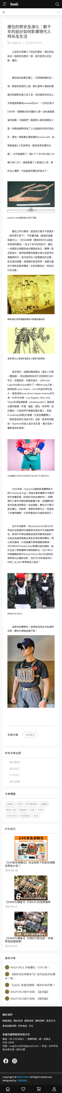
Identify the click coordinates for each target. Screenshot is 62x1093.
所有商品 (22, 1025)
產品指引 (14, 769)
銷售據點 (7, 1020)
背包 (36, 815)
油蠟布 (9, 804)
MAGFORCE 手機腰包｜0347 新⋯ (28, 967)
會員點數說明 (9, 1025)
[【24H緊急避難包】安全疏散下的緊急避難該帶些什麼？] (31, 848)
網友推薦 (14, 781)
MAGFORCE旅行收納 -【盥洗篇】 (28, 992)
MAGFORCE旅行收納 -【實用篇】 (28, 999)
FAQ (31, 1025)
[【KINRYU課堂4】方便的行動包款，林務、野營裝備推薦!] (31, 924)
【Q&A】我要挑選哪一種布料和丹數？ (31, 985)
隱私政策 (18, 1020)
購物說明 (39, 1020)
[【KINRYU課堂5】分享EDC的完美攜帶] (31, 887)
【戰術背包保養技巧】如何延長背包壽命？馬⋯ (30, 976)
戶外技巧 (14, 775)
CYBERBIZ (22, 1080)
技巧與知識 (31, 804)
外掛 (40, 809)
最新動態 (14, 762)
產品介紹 (11, 809)
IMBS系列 (11, 815)
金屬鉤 (44, 804)
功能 (32, 809)
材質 (19, 804)
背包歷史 (30, 734)
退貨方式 (50, 1020)
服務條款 (29, 1020)
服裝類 (22, 809)
